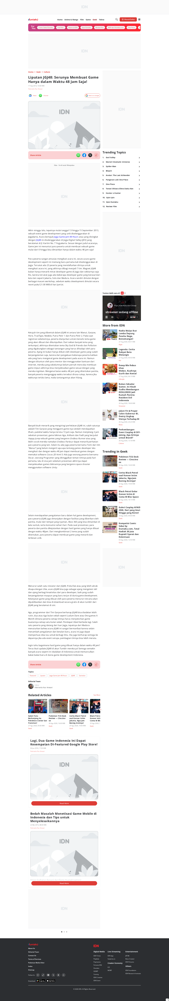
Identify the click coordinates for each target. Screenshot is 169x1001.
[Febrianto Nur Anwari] (31, 686)
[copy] (96, 155)
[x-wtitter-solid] (90, 155)
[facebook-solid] (84, 155)
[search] (116, 19)
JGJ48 (38, 240)
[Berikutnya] (100, 709)
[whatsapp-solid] (78, 155)
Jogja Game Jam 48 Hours (66, 236)
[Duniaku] (33, 19)
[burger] (139, 19)
